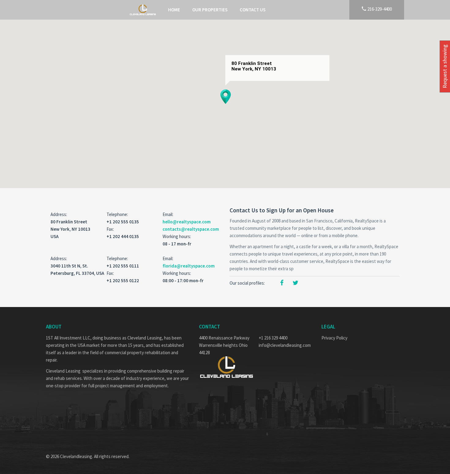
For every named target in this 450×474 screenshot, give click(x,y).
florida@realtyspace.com (189, 266)
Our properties (209, 10)
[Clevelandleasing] (143, 10)
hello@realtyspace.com (187, 222)
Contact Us (252, 10)
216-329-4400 (379, 8)
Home (174, 10)
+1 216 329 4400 (273, 338)
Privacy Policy (334, 338)
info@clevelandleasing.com (285, 345)
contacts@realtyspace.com (191, 229)
